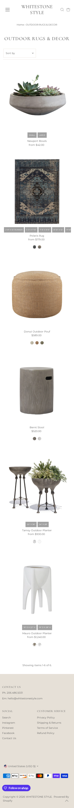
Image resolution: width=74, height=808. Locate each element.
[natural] (32, 343)
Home (20, 24)
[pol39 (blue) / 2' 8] (34, 247)
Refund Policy (45, 733)
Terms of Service (47, 727)
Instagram (8, 722)
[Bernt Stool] (37, 390)
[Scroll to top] (66, 800)
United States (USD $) (22, 766)
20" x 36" (31, 524)
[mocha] (42, 343)
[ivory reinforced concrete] (39, 438)
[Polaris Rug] (37, 191)
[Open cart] (68, 9)
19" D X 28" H (45, 627)
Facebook (8, 733)
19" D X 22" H (29, 627)
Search (6, 717)
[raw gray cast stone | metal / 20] (34, 541)
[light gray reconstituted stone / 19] (34, 644)
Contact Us (9, 738)
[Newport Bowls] (37, 97)
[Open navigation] (10, 9)
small (32, 135)
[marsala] (37, 343)
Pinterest (8, 727)
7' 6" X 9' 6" (45, 230)
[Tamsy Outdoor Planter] (37, 486)
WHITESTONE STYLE (37, 10)
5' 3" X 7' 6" (31, 230)
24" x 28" (43, 524)
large (42, 135)
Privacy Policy (46, 717)
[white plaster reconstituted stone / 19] (39, 644)
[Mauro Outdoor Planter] (37, 589)
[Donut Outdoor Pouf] (37, 294)
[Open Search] (62, 9)
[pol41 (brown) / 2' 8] (39, 247)
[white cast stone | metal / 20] (39, 541)
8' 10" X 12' (58, 230)
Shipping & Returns (49, 722)
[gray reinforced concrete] (34, 438)
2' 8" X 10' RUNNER (13, 230)
